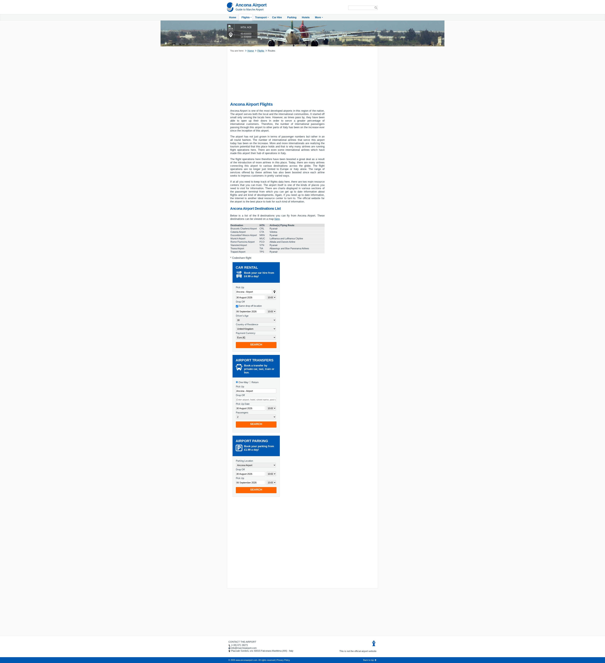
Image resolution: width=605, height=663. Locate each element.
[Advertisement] (277, 77)
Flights (246, 17)
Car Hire (277, 17)
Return (255, 382)
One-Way (243, 382)
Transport (261, 17)
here (277, 218)
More (318, 17)
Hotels (306, 17)
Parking (292, 17)
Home (232, 17)
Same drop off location (250, 305)
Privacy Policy (283, 660)
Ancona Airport (251, 5)
